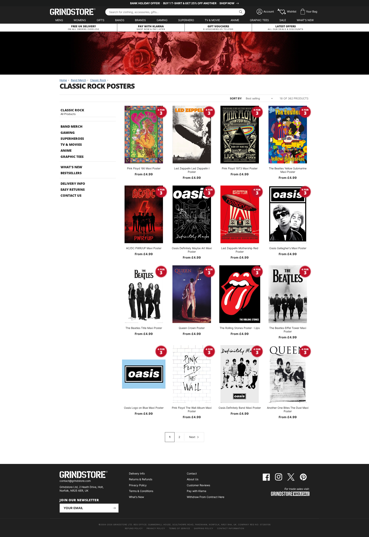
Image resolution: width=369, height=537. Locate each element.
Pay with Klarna (196, 491)
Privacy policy (156, 528)
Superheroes (72, 138)
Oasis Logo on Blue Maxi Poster (144, 407)
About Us (192, 479)
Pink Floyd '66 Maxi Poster (143, 168)
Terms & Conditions (141, 491)
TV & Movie (212, 20)
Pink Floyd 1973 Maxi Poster (240, 168)
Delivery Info (73, 183)
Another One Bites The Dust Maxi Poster (287, 409)
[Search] (241, 11)
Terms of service (179, 528)
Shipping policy (203, 528)
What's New (305, 20)
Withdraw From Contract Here (205, 497)
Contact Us (71, 195)
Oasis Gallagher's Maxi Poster (287, 248)
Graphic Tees (259, 20)
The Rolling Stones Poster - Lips (240, 328)
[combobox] (175, 11)
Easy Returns (73, 189)
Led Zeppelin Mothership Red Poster (239, 249)
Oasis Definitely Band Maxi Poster (240, 407)
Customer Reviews (198, 485)
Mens (59, 20)
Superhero (186, 20)
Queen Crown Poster (192, 328)
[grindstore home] (89, 475)
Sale (282, 20)
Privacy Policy (138, 485)
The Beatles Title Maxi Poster (143, 328)
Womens (80, 20)
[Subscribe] (114, 508)
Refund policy (134, 528)
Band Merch (71, 126)
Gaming (162, 20)
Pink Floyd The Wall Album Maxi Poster (192, 409)
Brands (140, 20)
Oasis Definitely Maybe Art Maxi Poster (192, 249)
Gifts (100, 20)
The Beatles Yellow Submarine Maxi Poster (288, 170)
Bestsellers (71, 173)
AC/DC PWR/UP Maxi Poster (143, 248)
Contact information (230, 528)
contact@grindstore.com (75, 480)
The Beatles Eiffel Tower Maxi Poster (287, 329)
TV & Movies (71, 144)
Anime (235, 20)
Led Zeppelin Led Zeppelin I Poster (191, 170)
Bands (119, 20)
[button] (309, 11)
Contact (192, 473)
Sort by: (236, 98)
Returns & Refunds (140, 479)
